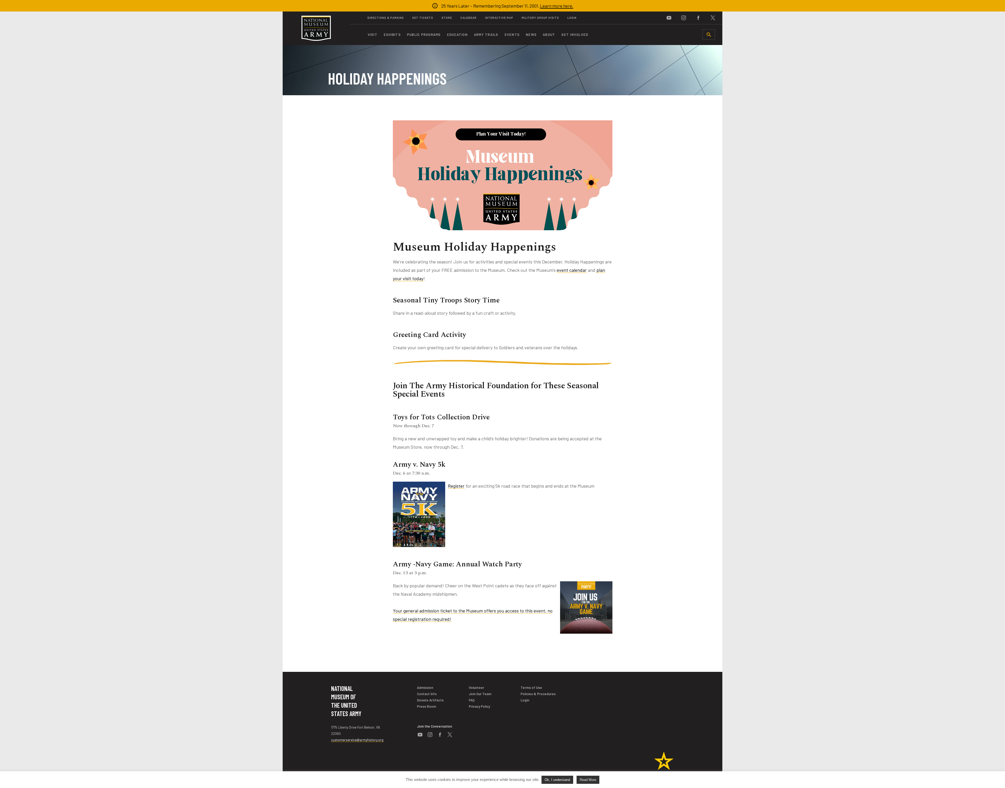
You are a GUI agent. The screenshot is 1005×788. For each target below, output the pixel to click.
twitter (713, 18)
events (512, 34)
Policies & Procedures (538, 694)
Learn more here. (556, 5)
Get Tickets (422, 17)
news (531, 34)
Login (572, 17)
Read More (588, 780)
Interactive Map (499, 17)
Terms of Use (531, 687)
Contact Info (427, 694)
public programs (424, 34)
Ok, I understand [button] (557, 780)
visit (372, 34)
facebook (698, 18)
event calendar (572, 270)
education (457, 34)
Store (447, 17)
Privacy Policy (479, 706)
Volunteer (476, 687)
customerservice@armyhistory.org (357, 740)
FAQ (471, 700)
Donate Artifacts (430, 700)
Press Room (426, 706)
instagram (683, 18)
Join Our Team (480, 694)
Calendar (468, 17)
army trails (486, 34)
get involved (574, 34)
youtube (669, 18)
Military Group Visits (540, 17)
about (549, 34)
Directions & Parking (385, 17)
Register (456, 486)
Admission (425, 687)
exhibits (392, 34)
